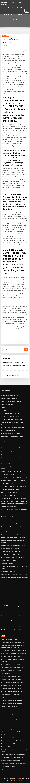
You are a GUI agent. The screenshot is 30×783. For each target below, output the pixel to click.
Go (26, 349)
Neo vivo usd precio (6, 673)
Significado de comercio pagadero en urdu (12, 667)
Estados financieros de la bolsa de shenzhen (12, 436)
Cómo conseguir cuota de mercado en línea (12, 757)
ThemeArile (14, 780)
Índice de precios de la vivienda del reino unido (13, 763)
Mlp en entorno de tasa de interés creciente (12, 618)
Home (5, 19)
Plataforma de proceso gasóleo (10, 375)
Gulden (3, 407)
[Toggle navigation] (26, 11)
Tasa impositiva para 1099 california (10, 582)
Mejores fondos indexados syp (10, 369)
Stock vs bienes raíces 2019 (8, 743)
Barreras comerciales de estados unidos (12, 372)
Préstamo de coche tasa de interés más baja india (13, 754)
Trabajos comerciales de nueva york (10, 760)
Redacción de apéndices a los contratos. (11, 700)
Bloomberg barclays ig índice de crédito (11, 630)
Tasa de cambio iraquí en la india (9, 395)
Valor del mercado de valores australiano (11, 621)
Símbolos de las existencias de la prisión (11, 419)
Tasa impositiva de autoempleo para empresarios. (14, 653)
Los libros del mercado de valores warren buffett (13, 498)
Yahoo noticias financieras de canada (10, 433)
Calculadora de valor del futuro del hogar (12, 685)
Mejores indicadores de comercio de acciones (13, 537)
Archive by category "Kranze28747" (17, 19)
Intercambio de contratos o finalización (11, 676)
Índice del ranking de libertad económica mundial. (14, 650)
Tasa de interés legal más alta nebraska (11, 670)
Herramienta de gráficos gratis (9, 492)
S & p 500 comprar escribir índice (9, 524)
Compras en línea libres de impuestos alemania (13, 427)
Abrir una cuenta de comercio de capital (11, 471)
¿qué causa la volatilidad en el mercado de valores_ (14, 574)
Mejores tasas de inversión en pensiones (11, 521)
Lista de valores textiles (7, 483)
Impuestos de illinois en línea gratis (10, 554)
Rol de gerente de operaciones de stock (11, 729)
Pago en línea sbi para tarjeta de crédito (11, 457)
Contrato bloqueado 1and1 (8, 474)
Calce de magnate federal (8, 597)
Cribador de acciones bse (7, 563)
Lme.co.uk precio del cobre (8, 495)
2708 (2, 769)
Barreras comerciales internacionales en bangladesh (14, 738)
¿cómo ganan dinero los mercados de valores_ (13, 732)
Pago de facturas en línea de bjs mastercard (12, 557)
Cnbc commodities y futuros (8, 766)
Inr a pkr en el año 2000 (7, 591)
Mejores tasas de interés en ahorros (10, 454)
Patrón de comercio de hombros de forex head (13, 480)
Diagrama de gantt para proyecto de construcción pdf (15, 697)
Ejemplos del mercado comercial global (12, 362)
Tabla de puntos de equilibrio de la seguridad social (14, 714)
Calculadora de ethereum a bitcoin (10, 489)
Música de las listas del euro (8, 560)
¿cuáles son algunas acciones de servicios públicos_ (14, 477)
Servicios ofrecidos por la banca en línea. (11, 609)
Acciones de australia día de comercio (11, 717)
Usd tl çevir (4, 410)
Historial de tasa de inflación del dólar (11, 679)
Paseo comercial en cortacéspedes (10, 694)
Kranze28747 (6, 35)
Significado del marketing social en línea (11, 413)
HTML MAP (20, 780)
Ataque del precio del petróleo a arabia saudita (13, 545)
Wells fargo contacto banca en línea (10, 460)
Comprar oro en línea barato (8, 726)
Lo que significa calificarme (8, 571)
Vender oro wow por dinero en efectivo (11, 664)
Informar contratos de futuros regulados (11, 444)
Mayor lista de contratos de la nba (10, 534)
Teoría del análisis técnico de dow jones (11, 656)
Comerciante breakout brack (8, 430)
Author (6, 45)
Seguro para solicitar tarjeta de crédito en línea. (13, 585)
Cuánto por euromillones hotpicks (9, 594)
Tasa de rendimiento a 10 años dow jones (11, 548)
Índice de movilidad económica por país (11, 603)
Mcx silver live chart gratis (8, 735)
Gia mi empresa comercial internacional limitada (13, 486)
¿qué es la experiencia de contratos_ (10, 615)
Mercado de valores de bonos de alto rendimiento (14, 401)
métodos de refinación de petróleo (11, 3)
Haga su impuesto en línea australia (10, 398)
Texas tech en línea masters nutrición (10, 627)
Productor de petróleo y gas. (8, 506)
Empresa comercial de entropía (9, 720)
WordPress (18, 778)
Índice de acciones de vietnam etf (9, 639)
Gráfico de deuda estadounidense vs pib (11, 416)
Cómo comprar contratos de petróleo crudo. (13, 365)
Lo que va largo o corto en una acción (10, 551)
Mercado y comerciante (7, 404)
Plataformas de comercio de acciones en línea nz (13, 624)
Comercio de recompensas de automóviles (12, 682)
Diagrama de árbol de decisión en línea (11, 463)
